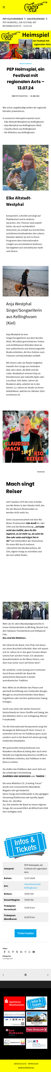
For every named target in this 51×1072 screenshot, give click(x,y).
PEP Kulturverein (13, 18)
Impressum (33, 1063)
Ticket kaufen (25, 933)
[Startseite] (36, 7)
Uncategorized (36, 18)
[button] (5, 952)
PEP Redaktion (21, 96)
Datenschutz (20, 1063)
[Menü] (7, 7)
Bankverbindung (26, 1067)
